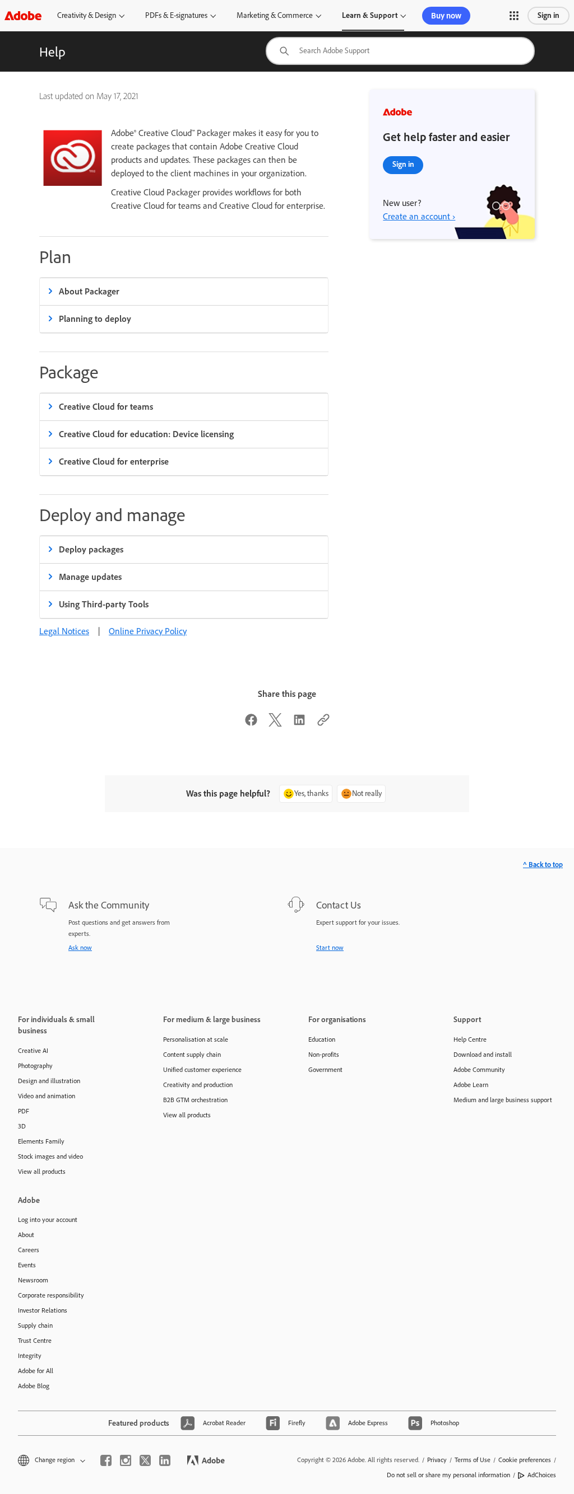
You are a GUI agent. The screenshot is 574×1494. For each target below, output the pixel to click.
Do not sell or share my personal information (448, 1475)
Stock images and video (50, 1156)
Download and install (482, 1055)
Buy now (446, 16)
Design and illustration (49, 1081)
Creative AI (33, 1051)
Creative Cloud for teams (106, 406)
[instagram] (125, 1460)
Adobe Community (479, 1070)
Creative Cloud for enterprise (114, 461)
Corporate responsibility (51, 1295)
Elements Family (41, 1141)
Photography (35, 1066)
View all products (42, 1171)
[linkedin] (164, 1460)
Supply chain (35, 1325)
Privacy (437, 1460)
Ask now (80, 948)
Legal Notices (64, 631)
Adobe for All (35, 1371)
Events (27, 1265)
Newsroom (33, 1280)
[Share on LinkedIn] (299, 723)
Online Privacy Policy (148, 631)
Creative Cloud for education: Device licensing (146, 434)
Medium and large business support (502, 1100)
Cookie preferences (524, 1460)
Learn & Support (369, 15)
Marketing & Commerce (275, 15)
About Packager (89, 291)
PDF (23, 1111)
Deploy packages (91, 549)
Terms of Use (472, 1460)
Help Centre (470, 1039)
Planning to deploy (95, 318)
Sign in (548, 15)
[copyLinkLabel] (323, 723)
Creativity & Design (86, 15)
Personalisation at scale (195, 1039)
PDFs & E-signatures (176, 15)
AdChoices (541, 1475)
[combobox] (400, 51)
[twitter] (145, 1460)
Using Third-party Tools (104, 604)
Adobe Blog (33, 1386)
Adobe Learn (470, 1085)
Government (325, 1070)
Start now (330, 948)
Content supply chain (192, 1055)
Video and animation (46, 1096)
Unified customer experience (202, 1070)
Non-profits (323, 1055)
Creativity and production (198, 1085)
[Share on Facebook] (251, 723)
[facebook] (106, 1460)
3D (22, 1126)
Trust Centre (35, 1341)
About (26, 1235)
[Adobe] (23, 15)
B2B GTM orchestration (195, 1100)
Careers (28, 1250)
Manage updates (90, 577)
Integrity (29, 1356)
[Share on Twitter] (275, 723)
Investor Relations (42, 1310)
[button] (514, 16)
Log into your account (47, 1220)
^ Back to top (543, 864)
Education (321, 1039)
